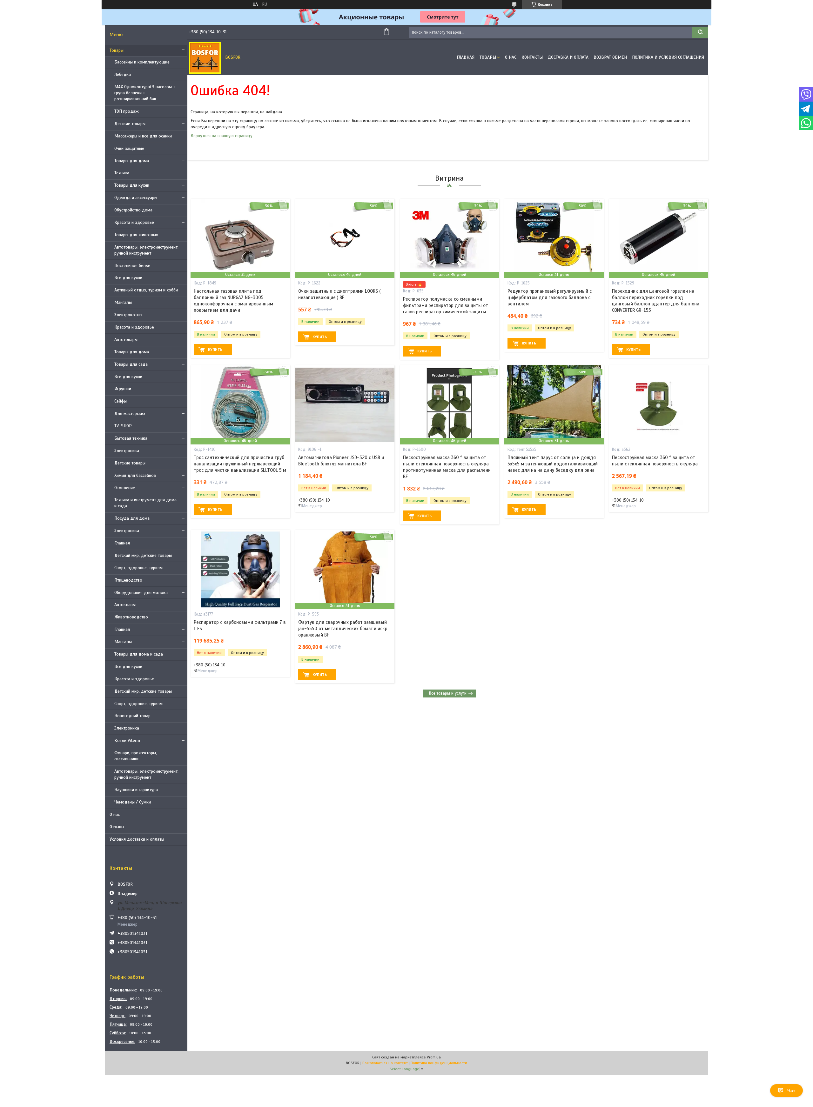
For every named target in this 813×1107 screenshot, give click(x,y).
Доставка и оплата (568, 57)
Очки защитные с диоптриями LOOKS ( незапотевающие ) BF (339, 294)
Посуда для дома (132, 518)
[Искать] (700, 32)
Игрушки (122, 388)
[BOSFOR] (205, 57)
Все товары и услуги (448, 693)
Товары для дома (131, 160)
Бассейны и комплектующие (142, 62)
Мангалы (123, 302)
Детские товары (129, 123)
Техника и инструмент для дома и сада (145, 503)
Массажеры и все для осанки (143, 136)
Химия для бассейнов (135, 475)
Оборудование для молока (141, 592)
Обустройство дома (133, 210)
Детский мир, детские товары (143, 555)
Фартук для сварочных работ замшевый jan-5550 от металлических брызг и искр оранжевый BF (342, 628)
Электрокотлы (128, 314)
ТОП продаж (126, 111)
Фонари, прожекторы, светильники (135, 756)
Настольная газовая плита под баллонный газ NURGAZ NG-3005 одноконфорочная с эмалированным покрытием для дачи (233, 300)
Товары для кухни (131, 185)
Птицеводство (128, 580)
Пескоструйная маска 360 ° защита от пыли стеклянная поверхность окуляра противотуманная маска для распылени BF (447, 467)
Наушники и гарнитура (136, 789)
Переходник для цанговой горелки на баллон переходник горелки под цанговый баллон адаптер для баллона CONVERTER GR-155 (655, 300)
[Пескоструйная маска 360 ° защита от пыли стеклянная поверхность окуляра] (658, 404)
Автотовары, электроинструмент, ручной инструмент (146, 250)
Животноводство (131, 617)
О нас (115, 814)
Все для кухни (128, 277)
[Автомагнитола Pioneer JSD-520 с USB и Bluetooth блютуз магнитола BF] (344, 404)
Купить (215, 349)
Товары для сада (131, 364)
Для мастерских (129, 413)
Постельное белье (132, 265)
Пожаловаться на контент (385, 1063)
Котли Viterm (127, 740)
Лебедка (122, 74)
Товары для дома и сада (138, 654)
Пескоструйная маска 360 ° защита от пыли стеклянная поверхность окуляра (655, 461)
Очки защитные (129, 148)
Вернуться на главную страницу (221, 135)
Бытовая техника (130, 438)
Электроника (126, 450)
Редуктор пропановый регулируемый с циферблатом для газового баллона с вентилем (549, 297)
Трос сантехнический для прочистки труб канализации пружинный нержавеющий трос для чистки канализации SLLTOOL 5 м (240, 464)
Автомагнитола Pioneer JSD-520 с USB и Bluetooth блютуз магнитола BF (341, 461)
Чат (791, 1090)
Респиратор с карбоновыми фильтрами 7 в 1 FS (240, 625)
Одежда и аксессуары (135, 197)
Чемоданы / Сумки (132, 802)
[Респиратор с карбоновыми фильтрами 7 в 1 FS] (240, 569)
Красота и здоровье (134, 222)
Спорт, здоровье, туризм (138, 567)
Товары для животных (136, 234)
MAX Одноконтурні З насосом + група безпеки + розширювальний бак (145, 93)
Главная (122, 543)
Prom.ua (434, 1057)
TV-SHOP (123, 426)
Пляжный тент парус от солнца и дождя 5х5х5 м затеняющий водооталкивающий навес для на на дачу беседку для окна (552, 464)
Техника (121, 173)
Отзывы (117, 827)
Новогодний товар (132, 715)
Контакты (532, 57)
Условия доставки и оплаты (137, 839)
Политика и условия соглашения (668, 57)
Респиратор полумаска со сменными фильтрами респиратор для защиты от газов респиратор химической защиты (445, 305)
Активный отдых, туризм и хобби (146, 290)
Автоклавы (125, 604)
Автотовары (126, 339)
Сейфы (120, 401)
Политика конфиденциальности (439, 1063)
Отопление (124, 487)
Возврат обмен (610, 57)
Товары (117, 50)
